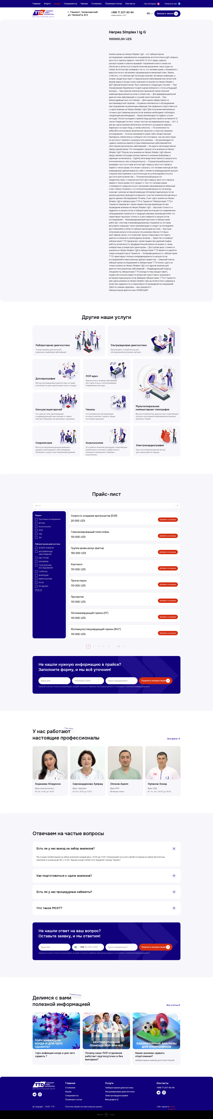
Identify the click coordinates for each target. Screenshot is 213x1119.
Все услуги (110, 1099)
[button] (167, 13)
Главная (36, 3)
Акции (57, 3)
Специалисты (70, 3)
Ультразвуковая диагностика (119, 1091)
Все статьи (172, 1005)
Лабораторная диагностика (119, 1087)
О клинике (96, 3)
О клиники (70, 1087)
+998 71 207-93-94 (122, 12)
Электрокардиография (116, 1095)
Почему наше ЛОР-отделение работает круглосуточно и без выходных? (104, 1056)
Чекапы (84, 3)
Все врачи (172, 738)
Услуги (47, 3)
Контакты (130, 3)
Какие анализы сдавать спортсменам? (150, 1055)
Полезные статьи (113, 3)
